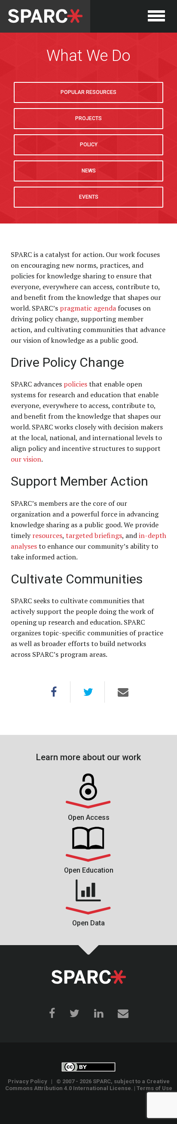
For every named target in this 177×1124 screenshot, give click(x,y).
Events (88, 197)
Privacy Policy (27, 1081)
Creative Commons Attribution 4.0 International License (87, 1084)
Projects (88, 118)
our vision (26, 459)
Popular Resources (88, 92)
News (89, 171)
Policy (89, 145)
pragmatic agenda (88, 308)
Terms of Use (154, 1088)
